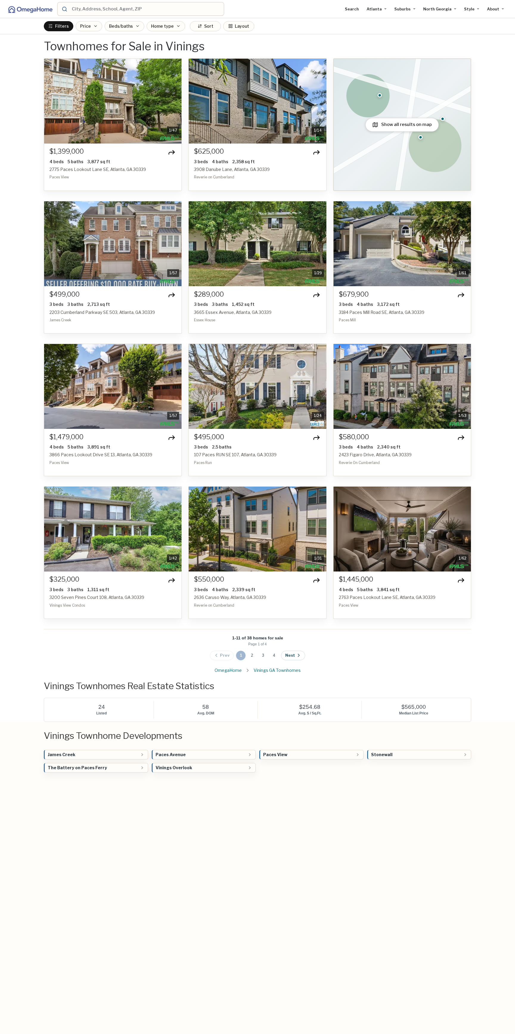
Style (469, 9)
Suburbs (402, 9)
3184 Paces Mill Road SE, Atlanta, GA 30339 (381, 312)
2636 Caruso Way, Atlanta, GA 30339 (230, 597)
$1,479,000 (66, 437)
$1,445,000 (356, 579)
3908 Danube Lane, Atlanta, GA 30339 (232, 169)
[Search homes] (64, 8)
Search (352, 9)
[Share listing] (171, 152)
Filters (62, 26)
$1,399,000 (66, 151)
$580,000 (354, 437)
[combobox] (147, 8)
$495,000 (209, 437)
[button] (52, 100)
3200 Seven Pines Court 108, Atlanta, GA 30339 (96, 597)
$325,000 (64, 579)
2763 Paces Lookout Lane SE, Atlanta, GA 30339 (387, 597)
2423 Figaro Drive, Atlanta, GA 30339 (375, 454)
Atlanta (374, 9)
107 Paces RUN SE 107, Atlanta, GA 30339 (235, 454)
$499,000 (64, 294)
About (493, 9)
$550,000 (209, 579)
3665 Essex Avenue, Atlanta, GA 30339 (233, 312)
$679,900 (354, 294)
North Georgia (437, 9)
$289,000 (209, 294)
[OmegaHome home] (29, 8)
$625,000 (209, 151)
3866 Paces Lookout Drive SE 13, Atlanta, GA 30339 (100, 454)
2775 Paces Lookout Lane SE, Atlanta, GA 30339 (97, 169)
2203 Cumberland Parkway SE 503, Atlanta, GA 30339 (102, 312)
